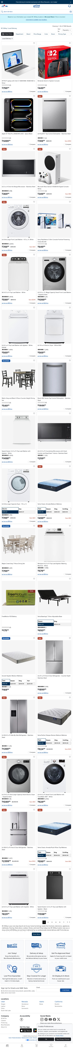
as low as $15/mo (43, 91)
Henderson (25, 1004)
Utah (3, 1002)
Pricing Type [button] (62, 34)
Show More (37, 934)
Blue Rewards (5, 1025)
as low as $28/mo (7, 752)
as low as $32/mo (43, 917)
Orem (3, 1008)
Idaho (41, 1002)
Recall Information (16, 1037)
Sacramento (58, 1006)
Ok (46, 1039)
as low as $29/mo (43, 409)
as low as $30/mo (7, 144)
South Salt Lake (6, 1010)
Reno (23, 1006)
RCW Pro (4, 1018)
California (58, 1002)
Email (38, 987)
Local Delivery (12, 28)
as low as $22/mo (43, 303)
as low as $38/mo (43, 693)
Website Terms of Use (27, 1037)
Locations (5, 999)
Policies (35, 1037)
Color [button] (46, 34)
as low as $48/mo (7, 865)
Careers (3, 1020)
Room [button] (53, 34)
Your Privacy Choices (62, 1039)
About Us (4, 1027)
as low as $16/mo (7, 91)
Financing (4, 1023)
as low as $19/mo (43, 752)
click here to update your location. (36, 20)
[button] (10, 2)
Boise (41, 1004)
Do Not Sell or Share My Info (36, 1040)
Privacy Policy (59, 1035)
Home (10, 1037)
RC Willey (4, 28)
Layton (3, 1006)
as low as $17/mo (7, 917)
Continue (65, 990)
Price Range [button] (37, 34)
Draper (3, 1004)
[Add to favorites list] (34, 43)
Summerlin (25, 1008)
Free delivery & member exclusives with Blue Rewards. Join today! (36, 2)
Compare (32, 91)
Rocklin (57, 1004)
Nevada (25, 1002)
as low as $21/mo (7, 805)
